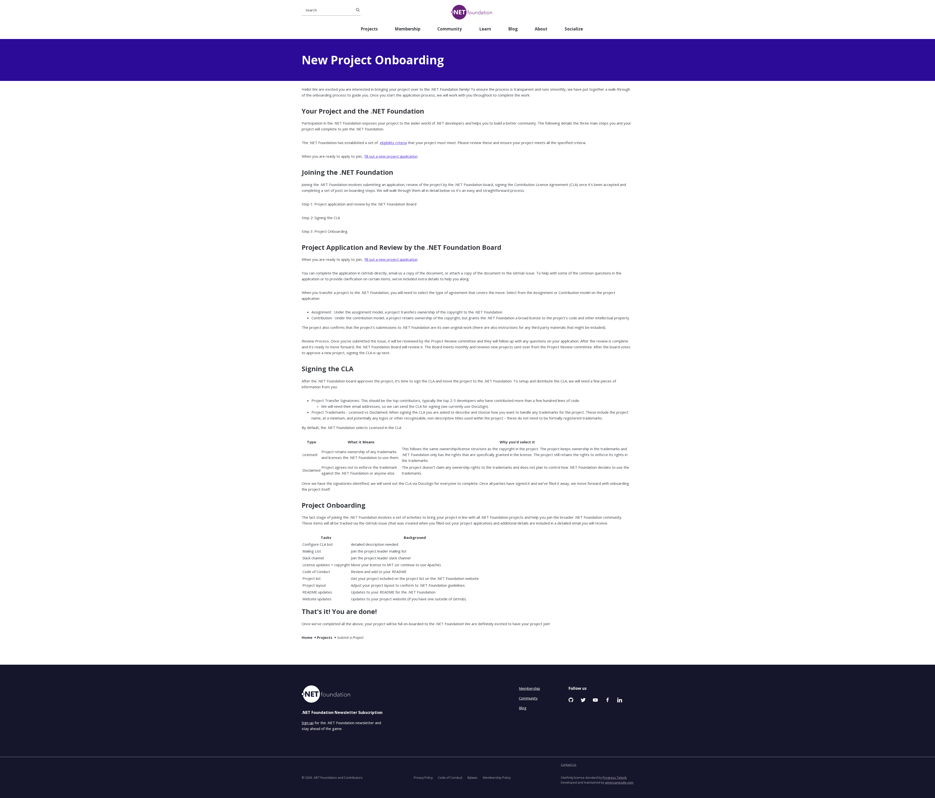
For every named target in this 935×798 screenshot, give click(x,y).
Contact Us (568, 764)
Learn (485, 29)
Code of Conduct (450, 777)
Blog (513, 29)
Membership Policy (497, 777)
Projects (369, 29)
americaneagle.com (619, 782)
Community (449, 29)
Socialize (574, 29)
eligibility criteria (393, 142)
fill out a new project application (391, 156)
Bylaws (472, 777)
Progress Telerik (615, 777)
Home (307, 637)
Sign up (308, 722)
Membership (407, 29)
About (541, 29)
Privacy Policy (423, 777)
